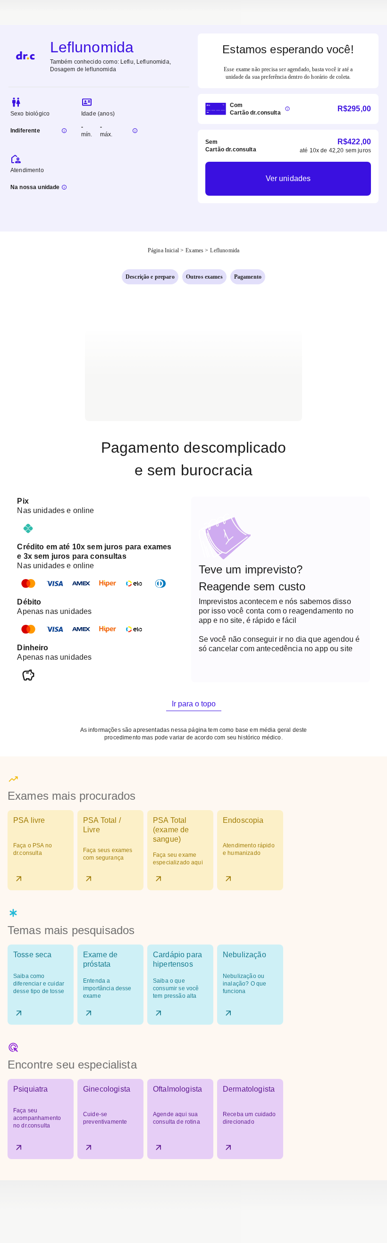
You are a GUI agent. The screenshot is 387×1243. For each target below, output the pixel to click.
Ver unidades (288, 178)
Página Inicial (163, 250)
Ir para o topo (194, 704)
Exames (194, 250)
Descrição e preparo (150, 276)
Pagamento (247, 276)
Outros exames (204, 276)
